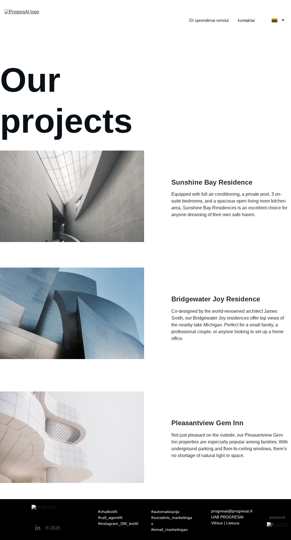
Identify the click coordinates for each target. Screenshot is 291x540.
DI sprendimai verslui (208, 20)
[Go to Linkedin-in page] (38, 528)
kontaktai (246, 20)
